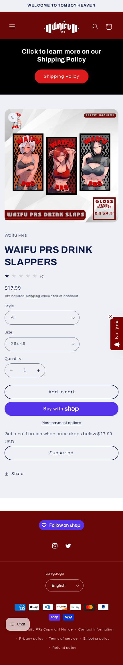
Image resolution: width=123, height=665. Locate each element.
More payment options (61, 423)
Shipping (33, 296)
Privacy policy (31, 638)
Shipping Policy (62, 76)
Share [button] (17, 474)
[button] (12, 26)
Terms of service (63, 638)
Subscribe (61, 453)
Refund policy (64, 647)
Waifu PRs (34, 629)
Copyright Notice (58, 629)
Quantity (13, 359)
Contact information (95, 629)
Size (9, 332)
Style (9, 306)
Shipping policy (96, 638)
